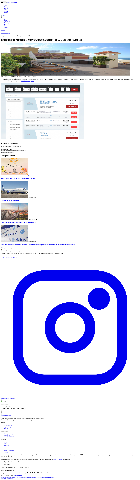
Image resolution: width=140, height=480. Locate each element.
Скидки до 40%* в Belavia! (10, 200)
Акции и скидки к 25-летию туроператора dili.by (18, 178)
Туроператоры (8, 427)
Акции (6, 11)
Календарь (7, 8)
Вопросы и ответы (9, 450)
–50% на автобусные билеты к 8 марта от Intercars (18, 222)
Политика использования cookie (45, 477)
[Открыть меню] (3, 2)
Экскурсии (7, 6)
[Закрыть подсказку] (1, 400)
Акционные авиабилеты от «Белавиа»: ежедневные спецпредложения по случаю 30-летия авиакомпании (38, 244)
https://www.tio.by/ (58, 459)
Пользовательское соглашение (27, 477)
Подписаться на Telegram (10, 257)
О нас (5, 442)
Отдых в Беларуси (9, 436)
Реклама (6, 452)
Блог (5, 9)
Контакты (6, 445)
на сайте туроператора (27, 81)
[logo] (11, 2)
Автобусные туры (9, 433)
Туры (5, 5)
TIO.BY (4, 475)
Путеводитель (8, 425)
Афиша (6, 12)
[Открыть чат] (1, 411)
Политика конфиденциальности (9, 477)
